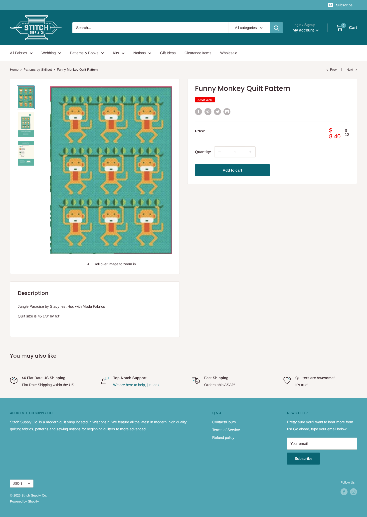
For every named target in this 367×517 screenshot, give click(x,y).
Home (14, 69)
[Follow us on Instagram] (353, 491)
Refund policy (223, 437)
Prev (333, 69)
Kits (116, 53)
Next (350, 69)
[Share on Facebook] (198, 111)
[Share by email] (226, 111)
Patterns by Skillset (37, 69)
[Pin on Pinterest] (207, 111)
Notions (139, 53)
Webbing (48, 53)
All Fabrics (18, 53)
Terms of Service (226, 430)
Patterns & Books (84, 53)
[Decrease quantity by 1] (219, 152)
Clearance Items (197, 53)
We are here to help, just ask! (137, 385)
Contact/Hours (224, 422)
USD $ (17, 483)
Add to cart (232, 170)
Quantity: (203, 152)
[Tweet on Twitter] (217, 111)
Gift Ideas (168, 53)
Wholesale (228, 53)
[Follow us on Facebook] (344, 491)
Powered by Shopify (24, 501)
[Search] (276, 27)
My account (304, 30)
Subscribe (344, 5)
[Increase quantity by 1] (250, 152)
